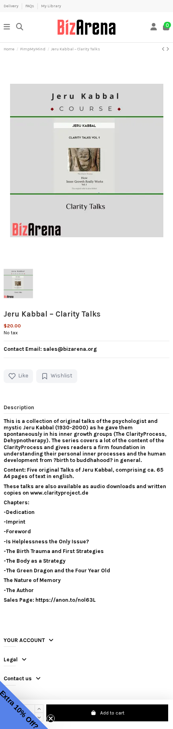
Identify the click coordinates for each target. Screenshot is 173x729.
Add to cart (112, 713)
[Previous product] (164, 49)
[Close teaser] (51, 719)
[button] (24, 705)
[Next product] (167, 49)
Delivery (11, 6)
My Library (51, 6)
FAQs (30, 6)
